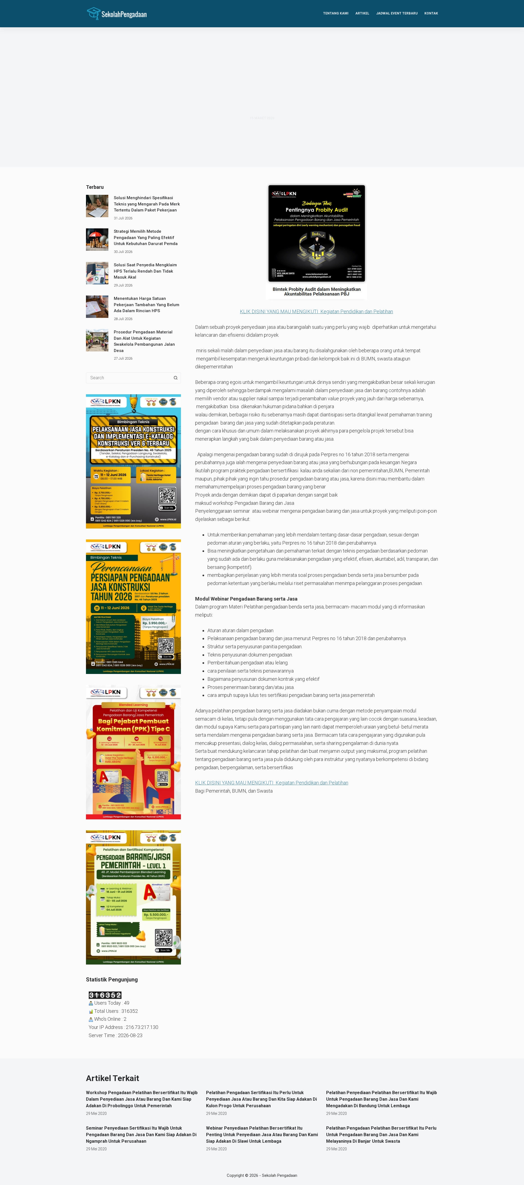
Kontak (431, 13)
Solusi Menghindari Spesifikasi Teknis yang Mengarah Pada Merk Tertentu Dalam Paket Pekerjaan (147, 204)
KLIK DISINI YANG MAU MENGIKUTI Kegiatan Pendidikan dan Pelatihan (316, 311)
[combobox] (128, 377)
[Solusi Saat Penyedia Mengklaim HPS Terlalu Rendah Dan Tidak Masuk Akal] (97, 273)
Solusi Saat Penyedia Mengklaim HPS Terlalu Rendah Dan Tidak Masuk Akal (145, 271)
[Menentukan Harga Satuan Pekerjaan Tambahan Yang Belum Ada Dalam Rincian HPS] (97, 306)
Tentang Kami (336, 13)
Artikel (362, 13)
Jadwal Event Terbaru (397, 13)
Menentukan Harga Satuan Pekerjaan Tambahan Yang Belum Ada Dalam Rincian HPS (146, 304)
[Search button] (175, 378)
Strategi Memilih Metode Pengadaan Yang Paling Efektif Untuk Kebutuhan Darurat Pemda (146, 237)
